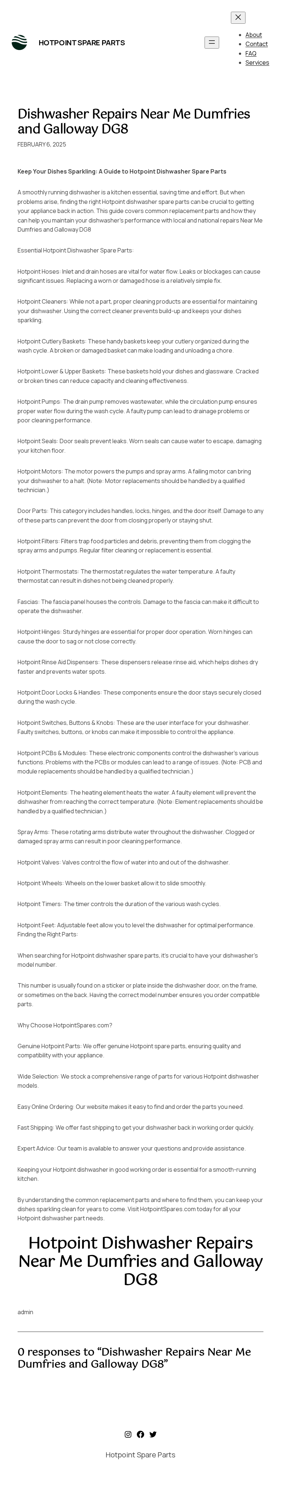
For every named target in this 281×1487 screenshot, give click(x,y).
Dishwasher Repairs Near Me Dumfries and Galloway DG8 (134, 122)
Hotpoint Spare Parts (82, 42)
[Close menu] (238, 18)
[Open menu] (212, 43)
